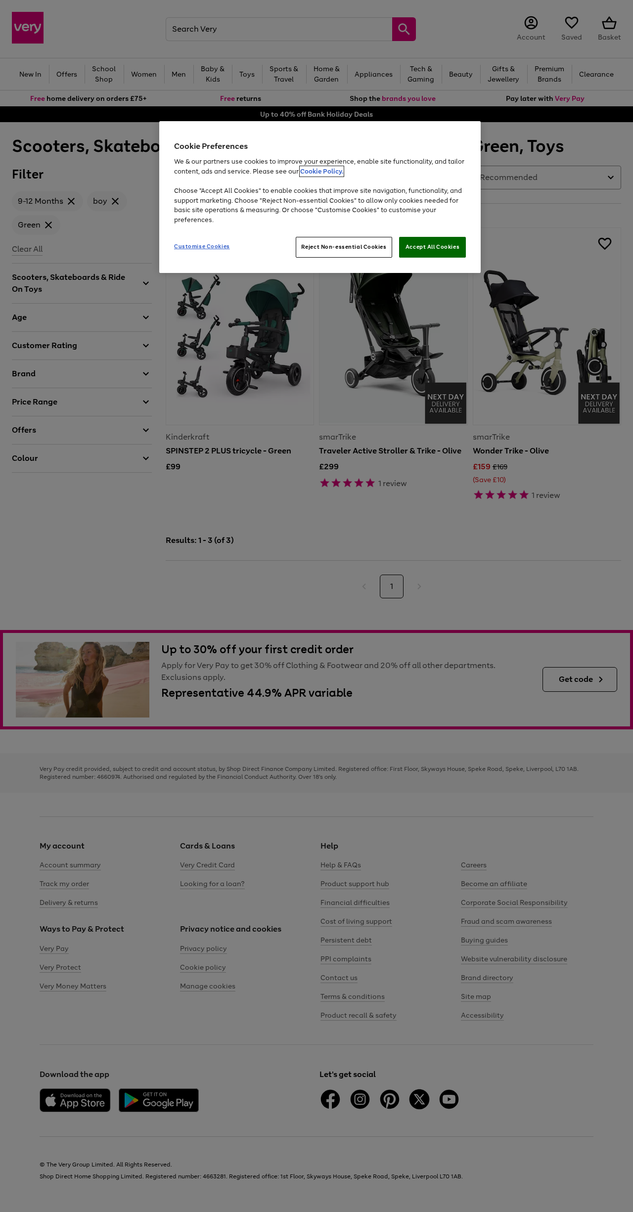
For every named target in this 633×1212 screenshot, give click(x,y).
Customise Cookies (202, 246)
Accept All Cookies (432, 247)
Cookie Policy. (321, 171)
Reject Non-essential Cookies (344, 247)
